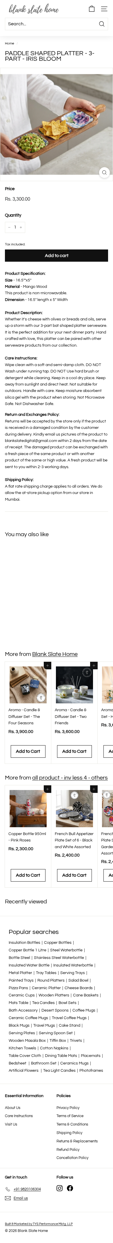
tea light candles (59, 1071)
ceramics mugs (74, 1063)
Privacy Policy (68, 1108)
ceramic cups (22, 995)
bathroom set (44, 1063)
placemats (91, 1056)
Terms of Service (70, 1116)
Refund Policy (68, 1150)
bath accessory (23, 1010)
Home (9, 43)
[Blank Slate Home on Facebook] (70, 1188)
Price (9, 189)
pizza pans (18, 988)
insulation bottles (24, 943)
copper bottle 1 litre (27, 950)
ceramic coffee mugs (28, 1018)
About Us (12, 1108)
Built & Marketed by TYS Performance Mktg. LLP (39, 1224)
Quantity (13, 215)
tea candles (43, 1003)
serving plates (22, 1033)
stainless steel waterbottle (59, 958)
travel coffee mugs (69, 1018)
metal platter (20, 973)
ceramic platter (46, 988)
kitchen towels (22, 1048)
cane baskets (86, 995)
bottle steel (19, 958)
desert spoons (55, 1010)
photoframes (91, 1071)
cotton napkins (54, 1048)
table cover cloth (25, 1056)
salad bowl (78, 980)
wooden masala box (27, 1041)
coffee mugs (83, 1010)
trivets (76, 1041)
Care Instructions (19, 1116)
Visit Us (11, 1124)
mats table (18, 1003)
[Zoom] (104, 172)
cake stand (69, 1025)
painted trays (21, 980)
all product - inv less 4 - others (70, 778)
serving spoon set (56, 1033)
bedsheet (18, 1063)
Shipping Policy (69, 1133)
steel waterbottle (66, 950)
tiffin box (58, 1041)
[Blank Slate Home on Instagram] (60, 1188)
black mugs (19, 1025)
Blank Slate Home (55, 654)
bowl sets (67, 1003)
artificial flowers (24, 1071)
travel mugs (44, 1025)
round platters (51, 980)
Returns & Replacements (77, 1141)
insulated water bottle (29, 965)
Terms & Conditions (72, 1124)
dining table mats (61, 1056)
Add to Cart (28, 627)
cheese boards (79, 988)
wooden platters (54, 995)
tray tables (46, 973)
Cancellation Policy (72, 1158)
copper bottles (58, 943)
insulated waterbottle (73, 965)
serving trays (72, 973)
